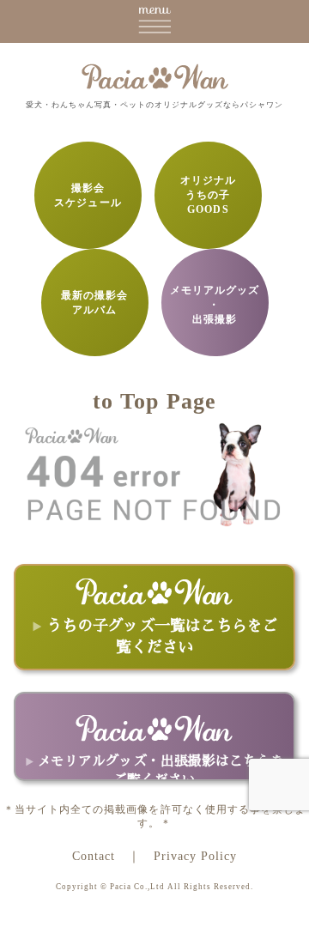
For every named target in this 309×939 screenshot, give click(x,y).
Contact (93, 856)
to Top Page (154, 401)
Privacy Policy (195, 856)
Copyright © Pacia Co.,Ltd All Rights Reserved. (154, 886)
